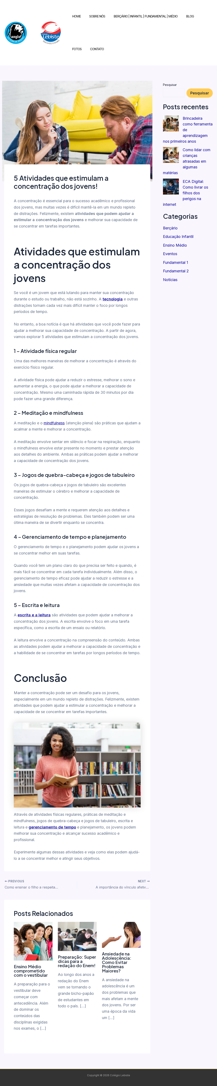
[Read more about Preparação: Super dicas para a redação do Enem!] (77, 936)
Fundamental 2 (176, 271)
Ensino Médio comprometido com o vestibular (31, 971)
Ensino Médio (175, 245)
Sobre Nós (97, 16)
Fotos (77, 49)
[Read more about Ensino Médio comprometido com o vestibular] (33, 941)
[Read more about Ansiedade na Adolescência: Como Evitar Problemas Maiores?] (121, 934)
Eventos (170, 254)
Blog (190, 16)
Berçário (170, 228)
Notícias (170, 279)
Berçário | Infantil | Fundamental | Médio (146, 16)
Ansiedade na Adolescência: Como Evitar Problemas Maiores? (116, 962)
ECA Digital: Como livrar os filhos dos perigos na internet (185, 193)
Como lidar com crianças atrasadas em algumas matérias (186, 161)
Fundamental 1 (175, 262)
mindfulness (54, 423)
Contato (97, 49)
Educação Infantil (178, 236)
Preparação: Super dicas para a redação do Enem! (77, 961)
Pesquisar (170, 85)
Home (76, 16)
